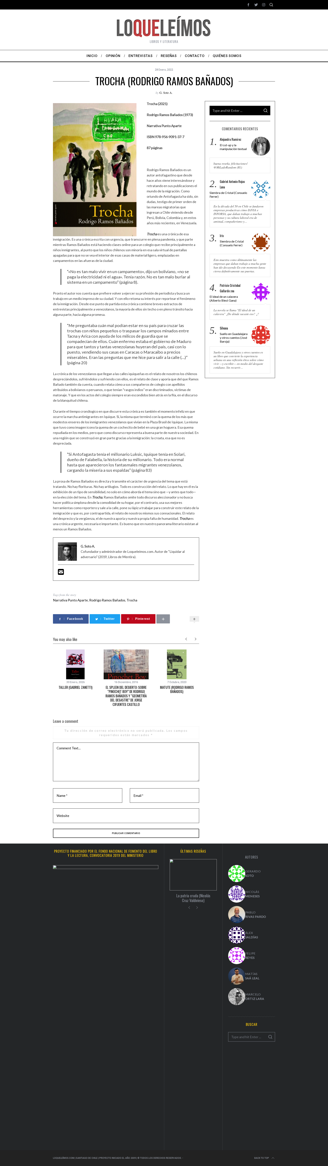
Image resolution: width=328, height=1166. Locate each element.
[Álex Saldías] (236, 935)
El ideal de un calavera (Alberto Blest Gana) (224, 298)
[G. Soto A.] (236, 873)
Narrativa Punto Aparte (70, 600)
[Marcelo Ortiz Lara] (236, 996)
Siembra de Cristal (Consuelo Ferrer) (228, 194)
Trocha (132, 600)
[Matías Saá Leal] (236, 976)
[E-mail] (61, 573)
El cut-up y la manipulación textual (233, 147)
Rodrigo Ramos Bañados (107, 600)
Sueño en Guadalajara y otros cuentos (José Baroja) (234, 337)
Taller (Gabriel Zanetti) (75, 687)
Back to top (261, 1158)
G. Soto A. (166, 93)
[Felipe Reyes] (236, 955)
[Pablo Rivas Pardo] (236, 914)
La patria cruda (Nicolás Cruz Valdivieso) (193, 898)
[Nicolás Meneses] (236, 894)
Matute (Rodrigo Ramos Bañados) (177, 689)
